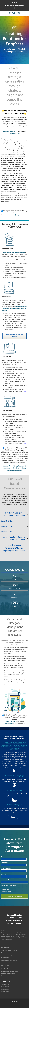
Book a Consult (5, 957)
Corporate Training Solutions (9, 950)
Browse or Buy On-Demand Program (14, 335)
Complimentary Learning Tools (9, 971)
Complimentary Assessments (9, 968)
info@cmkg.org (20, 5)
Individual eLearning (6, 955)
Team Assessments (6, 952)
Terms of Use (13, 960)
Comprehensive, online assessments (13, 252)
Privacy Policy (5, 960)
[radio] (14, 889)
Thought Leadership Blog (8, 973)
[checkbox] (14, 890)
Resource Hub (5, 976)
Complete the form (9, 131)
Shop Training (10, 5)
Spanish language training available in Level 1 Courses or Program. (14, 308)
